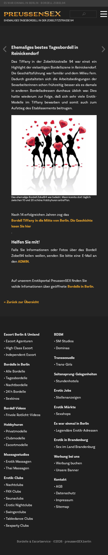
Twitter (15, 36)
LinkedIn (24, 36)
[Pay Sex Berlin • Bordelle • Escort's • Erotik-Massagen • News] (32, 14)
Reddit (41, 36)
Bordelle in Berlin (80, 286)
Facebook (6, 36)
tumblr (33, 36)
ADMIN (23, 261)
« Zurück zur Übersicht (21, 302)
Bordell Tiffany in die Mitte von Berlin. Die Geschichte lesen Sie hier (51, 223)
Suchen (83, 14)
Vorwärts (103, 49)
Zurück (4, 49)
